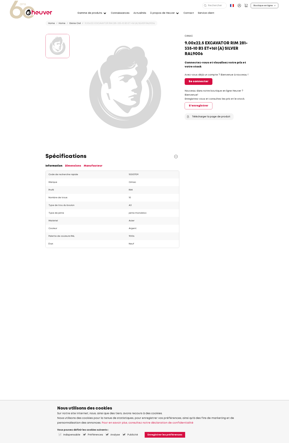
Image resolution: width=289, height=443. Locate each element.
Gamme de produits (89, 13)
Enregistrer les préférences (165, 435)
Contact (188, 13)
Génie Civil (75, 23)
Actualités (139, 13)
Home (51, 23)
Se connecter (198, 81)
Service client (206, 13)
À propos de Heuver (162, 13)
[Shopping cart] (246, 6)
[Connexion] (239, 6)
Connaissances (120, 13)
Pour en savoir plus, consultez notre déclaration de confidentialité (147, 423)
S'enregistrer (198, 105)
